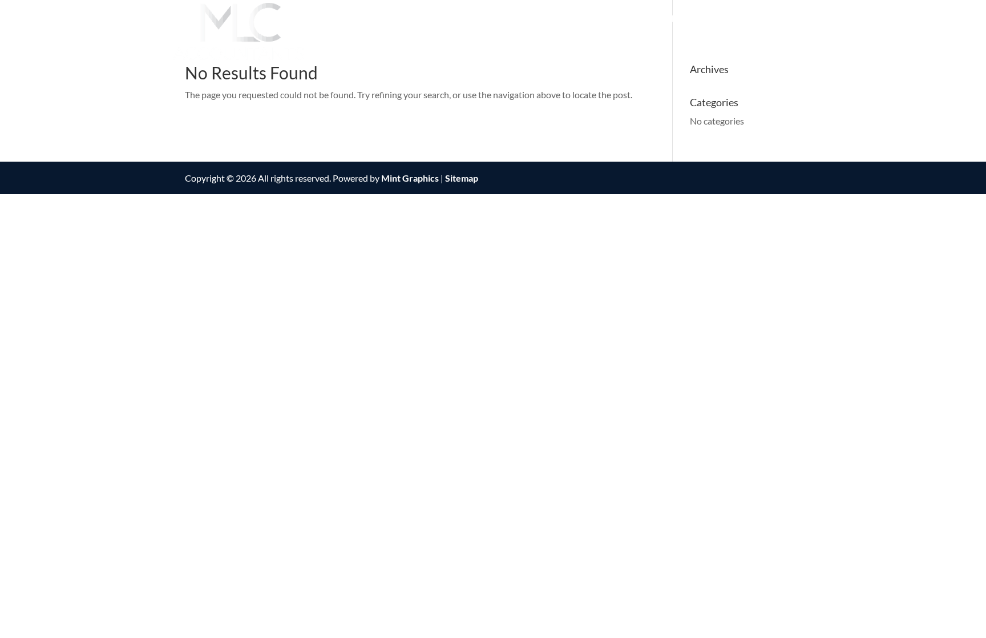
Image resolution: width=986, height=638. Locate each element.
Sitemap (461, 177)
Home (487, 18)
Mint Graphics (410, 177)
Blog (804, 18)
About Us (539, 18)
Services (611, 18)
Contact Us (750, 18)
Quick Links (678, 18)
